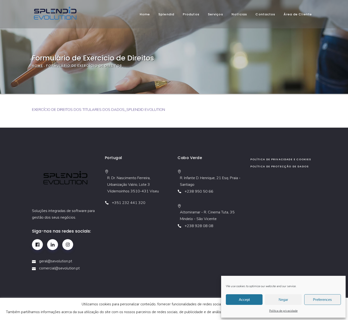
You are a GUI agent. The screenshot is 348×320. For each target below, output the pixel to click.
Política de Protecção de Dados (279, 166)
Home (37, 65)
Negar (283, 300)
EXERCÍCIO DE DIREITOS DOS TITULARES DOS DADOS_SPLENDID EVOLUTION (98, 109)
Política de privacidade (283, 311)
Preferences (322, 300)
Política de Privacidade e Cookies (280, 159)
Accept (244, 300)
